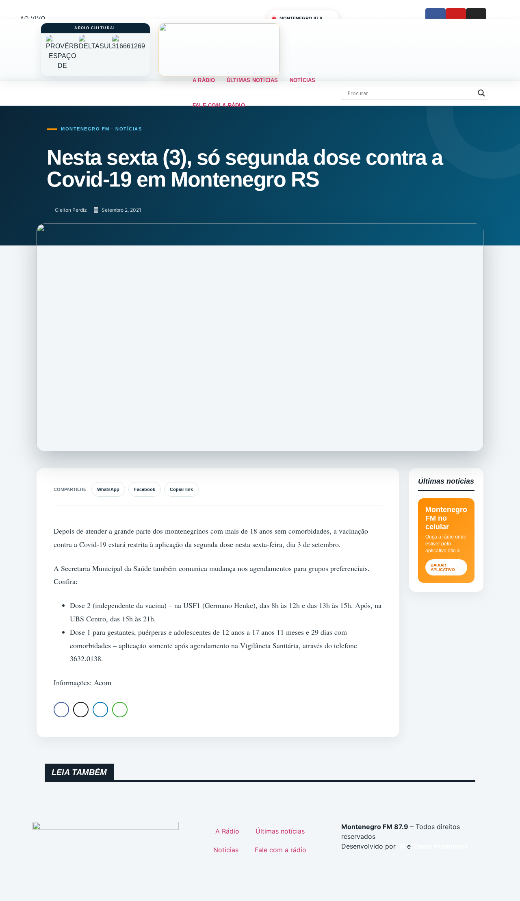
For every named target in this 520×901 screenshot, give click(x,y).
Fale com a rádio (219, 105)
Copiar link (181, 489)
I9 (401, 846)
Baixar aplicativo (443, 567)
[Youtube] (456, 18)
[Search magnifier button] (481, 93)
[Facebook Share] (61, 709)
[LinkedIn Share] (100, 709)
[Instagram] (476, 18)
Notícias (303, 80)
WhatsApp (108, 489)
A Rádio (204, 80)
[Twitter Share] (81, 709)
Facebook (144, 489)
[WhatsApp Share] (120, 709)
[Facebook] (435, 18)
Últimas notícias (252, 80)
